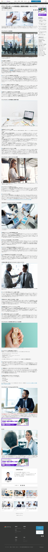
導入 (39, 46)
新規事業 (45, 44)
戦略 (39, 45)
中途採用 (24, 528)
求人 (39, 54)
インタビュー (40, 51)
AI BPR (40, 39)
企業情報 (22, 1)
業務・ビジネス (43, 45)
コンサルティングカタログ (18, 531)
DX (45, 49)
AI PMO (42, 39)
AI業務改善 (40, 41)
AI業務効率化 (40, 40)
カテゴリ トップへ (19, 513)
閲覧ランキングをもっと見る (41, 34)
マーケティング (41, 44)
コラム (16, 3)
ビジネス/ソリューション (21, 3)
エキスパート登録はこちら (40, 532)
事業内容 (15, 1)
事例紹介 (16, 530)
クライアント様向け (43, 54)
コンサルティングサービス (18, 528)
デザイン (43, 49)
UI (40, 49)
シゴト (13, 3)
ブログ (28, 1)
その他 (24, 537)
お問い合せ (25, 1)
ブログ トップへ (19, 515)
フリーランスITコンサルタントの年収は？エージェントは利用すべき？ (14, 466)
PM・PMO (41, 50)
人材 (43, 51)
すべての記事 (7, 3)
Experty (16, 529)
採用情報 (19, 1)
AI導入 (44, 40)
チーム (15, 532)
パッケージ (42, 46)
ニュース (16, 541)
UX (39, 49)
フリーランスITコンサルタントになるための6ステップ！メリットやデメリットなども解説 (19, 199)
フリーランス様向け (41, 55)
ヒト (10, 3)
